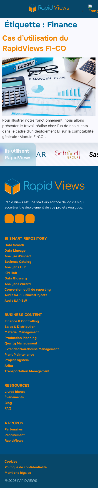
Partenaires (14, 429)
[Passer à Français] (92, 10)
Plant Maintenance (19, 354)
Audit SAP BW (16, 301)
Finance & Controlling (22, 321)
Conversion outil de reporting (28, 289)
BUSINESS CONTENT (23, 314)
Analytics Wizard (18, 284)
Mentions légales (18, 473)
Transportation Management (27, 371)
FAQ (8, 408)
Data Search (14, 245)
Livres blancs (15, 392)
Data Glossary (16, 278)
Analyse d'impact (18, 256)
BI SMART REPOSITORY (26, 238)
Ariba (9, 366)
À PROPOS (14, 423)
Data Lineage (15, 250)
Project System (17, 360)
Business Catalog (18, 262)
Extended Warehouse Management (32, 349)
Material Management (22, 332)
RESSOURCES (17, 385)
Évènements (14, 397)
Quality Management (21, 343)
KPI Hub (11, 273)
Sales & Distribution (20, 327)
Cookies (11, 461)
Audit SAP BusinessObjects (26, 295)
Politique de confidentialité (26, 467)
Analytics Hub (15, 267)
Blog (8, 403)
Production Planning (21, 338)
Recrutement (15, 435)
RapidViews (14, 440)
